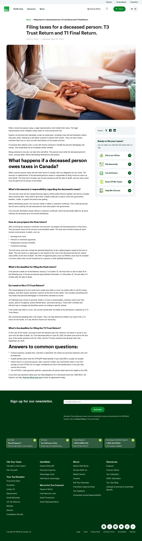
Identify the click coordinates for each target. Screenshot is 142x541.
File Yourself (12, 470)
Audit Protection (47, 498)
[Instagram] (127, 526)
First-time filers (13, 481)
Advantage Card (47, 474)
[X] (109, 526)
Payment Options (47, 470)
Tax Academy (121, 2)
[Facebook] (103, 526)
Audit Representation (49, 502)
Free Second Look (48, 493)
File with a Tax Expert (16, 466)
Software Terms (109, 532)
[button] (119, 8)
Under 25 (11, 489)
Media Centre (79, 474)
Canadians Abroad (15, 514)
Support (110, 466)
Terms (85, 532)
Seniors (10, 510)
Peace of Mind (46, 489)
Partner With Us (80, 470)
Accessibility (122, 532)
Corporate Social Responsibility (87, 495)
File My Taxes (18, 9)
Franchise (134, 2)
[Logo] (6, 8)
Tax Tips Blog (112, 483)
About (42, 9)
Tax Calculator (112, 474)
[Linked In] (115, 526)
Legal (78, 532)
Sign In (121, 9)
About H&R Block (80, 466)
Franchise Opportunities (84, 487)
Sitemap (132, 532)
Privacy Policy (95, 532)
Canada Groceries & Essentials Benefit (119, 488)
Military (10, 506)
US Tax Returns (13, 502)
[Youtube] (121, 526)
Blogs (28, 19)
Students (11, 485)
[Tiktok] (132, 526)
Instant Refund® (47, 466)
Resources (31, 9)
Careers (109, 2)
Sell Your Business (81, 483)
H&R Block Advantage (49, 478)
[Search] (107, 9)
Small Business (13, 498)
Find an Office (112, 470)
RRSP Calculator (113, 478)
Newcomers (12, 493)
